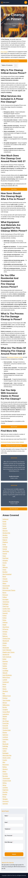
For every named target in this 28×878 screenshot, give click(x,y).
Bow (4, 693)
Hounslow (5, 581)
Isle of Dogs (6, 721)
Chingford (5, 709)
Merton (4, 686)
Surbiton (5, 666)
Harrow (13, 442)
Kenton (17, 442)
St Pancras (5, 629)
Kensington (5, 599)
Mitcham (5, 702)
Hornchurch (6, 801)
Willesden (5, 567)
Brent (4, 565)
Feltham (5, 597)
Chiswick (5, 578)
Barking (5, 767)
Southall (5, 549)
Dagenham (5, 789)
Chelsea (5, 634)
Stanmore (5, 530)
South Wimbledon (7, 675)
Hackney (5, 668)
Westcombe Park (7, 755)
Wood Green (6, 627)
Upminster (5, 803)
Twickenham (6, 601)
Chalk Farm (6, 606)
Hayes (4, 556)
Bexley (4, 796)
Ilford (4, 762)
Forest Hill (5, 725)
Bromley (5, 707)
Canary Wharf (6, 711)
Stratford (5, 716)
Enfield (4, 659)
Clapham (5, 663)
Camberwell (6, 682)
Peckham (5, 698)
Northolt (22, 442)
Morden (4, 689)
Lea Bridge (5, 670)
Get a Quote (13, 29)
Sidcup (4, 785)
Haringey (5, 631)
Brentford (5, 572)
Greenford (5, 537)
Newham (5, 748)
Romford (5, 794)
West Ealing (6, 551)
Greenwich (5, 728)
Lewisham (5, 737)
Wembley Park (6, 533)
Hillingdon (5, 560)
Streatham (5, 691)
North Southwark (7, 656)
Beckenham (6, 764)
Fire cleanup (4, 51)
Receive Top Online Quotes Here (14, 445)
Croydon (5, 760)
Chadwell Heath (7, 780)
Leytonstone (6, 714)
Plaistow (5, 732)
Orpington (5, 799)
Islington (5, 643)
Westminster (6, 647)
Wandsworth (6, 640)
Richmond (5, 595)
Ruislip (9, 442)
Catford (4, 750)
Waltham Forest (7, 695)
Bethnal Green (6, 677)
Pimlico (4, 645)
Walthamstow (6, 705)
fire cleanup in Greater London (14, 357)
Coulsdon (5, 773)
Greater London (7, 757)
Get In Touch (14, 426)
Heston (4, 569)
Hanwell (5, 553)
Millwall (4, 718)
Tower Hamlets (6, 700)
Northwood (3, 442)
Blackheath (5, 744)
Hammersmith (6, 585)
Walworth (5, 672)
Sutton (4, 741)
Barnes (4, 592)
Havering (5, 792)
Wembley (5, 535)
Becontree (5, 776)
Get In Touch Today (14, 61)
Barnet (4, 576)
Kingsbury (5, 542)
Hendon (5, 562)
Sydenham (5, 734)
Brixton (4, 684)
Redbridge (5, 746)
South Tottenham (7, 650)
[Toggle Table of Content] (14, 65)
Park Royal (5, 558)
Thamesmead (6, 778)
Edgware (5, 539)
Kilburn (4, 583)
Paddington (5, 604)
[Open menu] (25, 2)
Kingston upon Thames (8, 652)
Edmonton (5, 661)
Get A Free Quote (14, 508)
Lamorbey (5, 787)
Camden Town (6, 608)
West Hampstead (7, 574)
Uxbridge (5, 546)
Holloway (5, 622)
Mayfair (4, 624)
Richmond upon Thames (9, 590)
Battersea (5, 636)
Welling (4, 783)
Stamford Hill (6, 654)
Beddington (5, 753)
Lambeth (5, 679)
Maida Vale (5, 588)
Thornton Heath (7, 730)
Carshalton (5, 739)
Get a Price (14, 189)
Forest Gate (6, 723)
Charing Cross (6, 638)
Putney (4, 620)
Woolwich (5, 769)
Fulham (4, 615)
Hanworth (5, 613)
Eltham (4, 771)
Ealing (4, 544)
